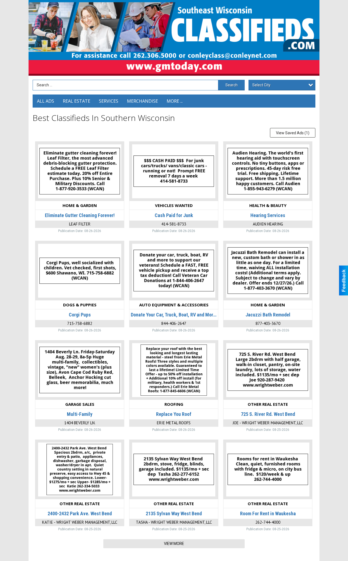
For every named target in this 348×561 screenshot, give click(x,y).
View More (174, 543)
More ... (175, 101)
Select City (261, 85)
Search (231, 85)
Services (108, 101)
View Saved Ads (292, 133)
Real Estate (76, 101)
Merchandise (142, 101)
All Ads (45, 101)
